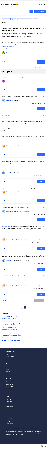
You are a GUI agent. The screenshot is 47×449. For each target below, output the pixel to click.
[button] (4, 61)
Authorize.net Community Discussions (24, 18)
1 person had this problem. (8, 46)
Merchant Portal (10, 356)
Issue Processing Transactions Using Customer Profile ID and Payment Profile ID (11, 335)
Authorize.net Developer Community (9, 18)
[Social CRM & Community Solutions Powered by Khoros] (43, 446)
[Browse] (44, 4)
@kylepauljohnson (6, 115)
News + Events (9, 386)
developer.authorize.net (29, 0)
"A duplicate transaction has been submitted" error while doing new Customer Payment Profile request (10, 329)
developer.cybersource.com (40, 0)
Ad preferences (31, 428)
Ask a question (40, 11)
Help (40, 4)
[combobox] (17, 11)
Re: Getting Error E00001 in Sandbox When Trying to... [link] (13, 19)
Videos (7, 369)
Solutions (8, 371)
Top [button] (3, 445)
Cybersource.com (10, 381)
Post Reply (38, 300)
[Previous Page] (20, 307)
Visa (7, 428)
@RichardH (4, 77)
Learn (7, 366)
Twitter (7, 399)
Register (8, 354)
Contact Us (8, 384)
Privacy (22, 428)
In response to (25, 172)
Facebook (8, 401)
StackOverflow (9, 406)
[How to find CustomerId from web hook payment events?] (43, 67)
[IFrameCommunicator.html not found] (45, 67)
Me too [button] (6, 48)
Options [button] (3, 22)
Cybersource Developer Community (5, 4)
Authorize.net (14, 428)
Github (7, 404)
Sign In (42, 4)
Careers (8, 389)
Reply (41, 62)
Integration (35, 18)
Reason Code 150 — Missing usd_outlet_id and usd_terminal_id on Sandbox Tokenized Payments (11, 318)
